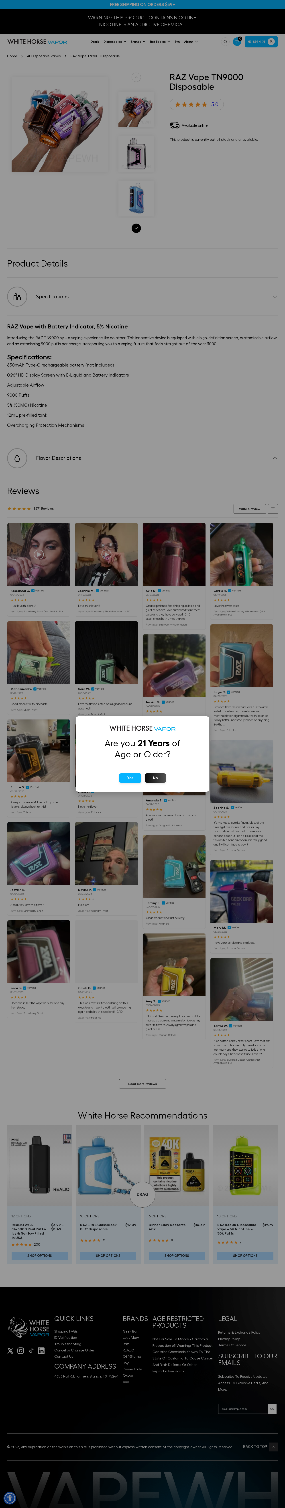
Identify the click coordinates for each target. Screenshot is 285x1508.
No (155, 778)
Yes (130, 778)
